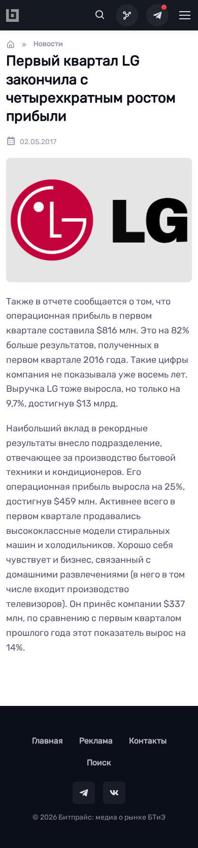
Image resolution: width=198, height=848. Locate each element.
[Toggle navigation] (184, 15)
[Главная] (10, 44)
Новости (48, 44)
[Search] (100, 15)
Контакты (148, 740)
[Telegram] (157, 15)
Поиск (99, 762)
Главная (47, 740)
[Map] (127, 15)
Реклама (96, 740)
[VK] (114, 793)
